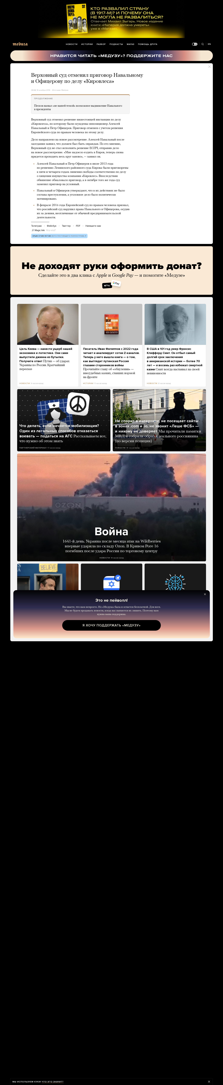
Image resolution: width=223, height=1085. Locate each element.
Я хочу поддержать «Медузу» (112, 625)
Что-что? (51, 230)
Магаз (130, 44)
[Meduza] (20, 44)
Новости (72, 44)
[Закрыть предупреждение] (209, 1082)
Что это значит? (53, 1081)
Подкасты (116, 44)
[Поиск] (202, 44)
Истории (87, 44)
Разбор (101, 44)
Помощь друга (147, 44)
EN (209, 44)
